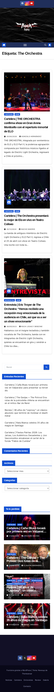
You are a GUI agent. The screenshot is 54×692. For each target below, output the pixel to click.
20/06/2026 (12, 136)
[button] (45, 45)
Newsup (41, 670)
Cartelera (9, 114)
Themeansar (27, 674)
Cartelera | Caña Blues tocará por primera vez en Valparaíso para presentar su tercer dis (26, 387)
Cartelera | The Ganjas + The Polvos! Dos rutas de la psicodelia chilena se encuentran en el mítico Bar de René (27, 400)
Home (17, 114)
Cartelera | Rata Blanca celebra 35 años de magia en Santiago (27, 618)
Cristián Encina (31, 536)
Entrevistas (9, 300)
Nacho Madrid (28, 229)
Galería (46, 680)
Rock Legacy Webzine (31, 326)
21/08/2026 (14, 536)
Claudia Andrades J (33, 565)
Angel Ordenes (31, 595)
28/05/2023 (12, 326)
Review (26, 580)
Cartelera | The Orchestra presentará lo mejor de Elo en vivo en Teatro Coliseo (26, 220)
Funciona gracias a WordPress (19, 670)
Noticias (9, 680)
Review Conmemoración (16, 584)
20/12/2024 (12, 229)
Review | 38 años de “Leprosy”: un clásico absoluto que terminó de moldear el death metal (26, 413)
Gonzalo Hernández (31, 136)
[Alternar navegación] (25, 45)
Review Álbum (37, 580)
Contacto (27, 686)
